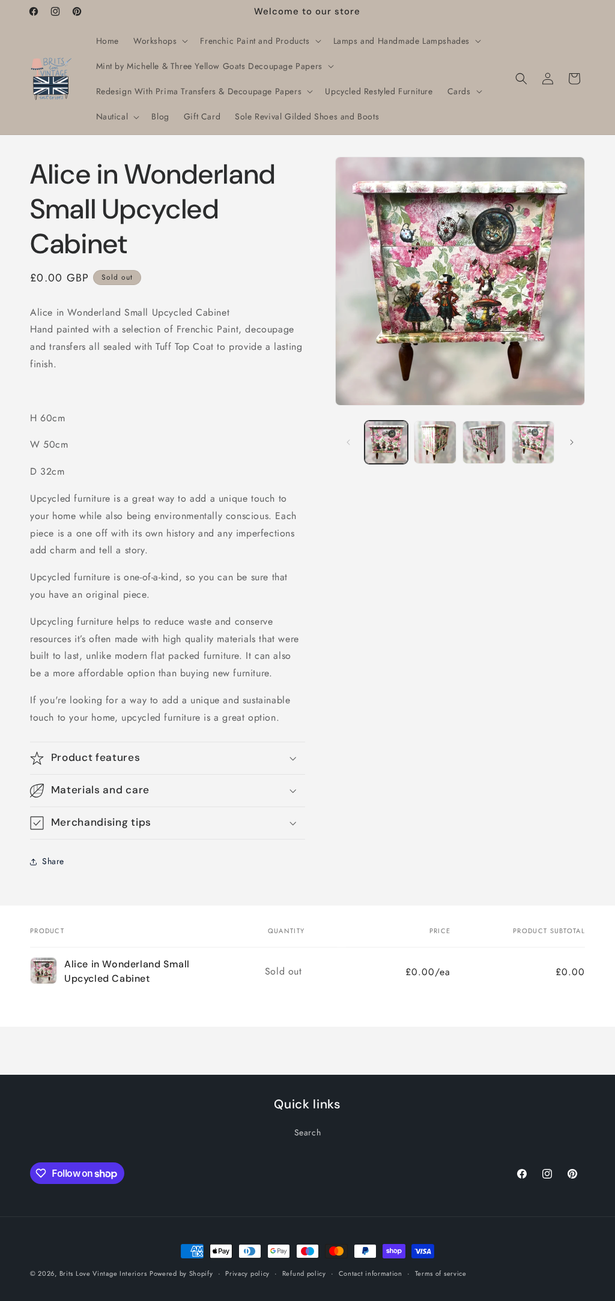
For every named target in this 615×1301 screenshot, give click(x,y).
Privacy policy (247, 1273)
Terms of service (441, 1273)
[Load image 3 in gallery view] (483, 442)
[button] (159, 40)
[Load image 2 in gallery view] (435, 442)
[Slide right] (572, 442)
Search (307, 1132)
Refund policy (304, 1273)
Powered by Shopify (181, 1273)
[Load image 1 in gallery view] (386, 442)
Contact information (370, 1273)
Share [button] (53, 861)
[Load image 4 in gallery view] (533, 442)
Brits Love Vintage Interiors (103, 1273)
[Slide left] (348, 442)
